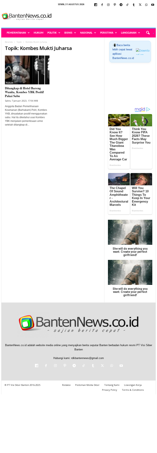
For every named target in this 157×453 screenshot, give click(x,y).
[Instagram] (108, 5)
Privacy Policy (109, 389)
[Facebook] (102, 5)
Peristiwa (106, 32)
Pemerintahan (16, 32)
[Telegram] (121, 5)
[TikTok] (127, 5)
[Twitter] (140, 5)
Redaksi (66, 384)
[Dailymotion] (95, 5)
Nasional (86, 32)
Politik (52, 32)
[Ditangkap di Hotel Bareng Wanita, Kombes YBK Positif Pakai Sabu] (27, 69)
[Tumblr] (133, 5)
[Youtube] (152, 5)
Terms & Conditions (133, 389)
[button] (148, 32)
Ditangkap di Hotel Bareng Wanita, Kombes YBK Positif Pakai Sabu (24, 92)
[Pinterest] (114, 5)
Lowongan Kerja (133, 384)
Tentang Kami (111, 384)
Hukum (38, 32)
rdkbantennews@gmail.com (87, 358)
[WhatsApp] (146, 5)
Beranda (9, 42)
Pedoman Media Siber (87, 384)
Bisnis (68, 32)
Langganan (128, 32)
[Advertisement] (104, 17)
